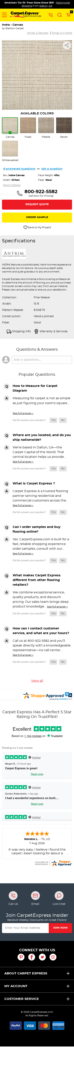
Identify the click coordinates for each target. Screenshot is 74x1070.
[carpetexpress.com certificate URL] (53, 862)
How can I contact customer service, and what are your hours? (41, 631)
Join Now (60, 928)
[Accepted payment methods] (37, 1025)
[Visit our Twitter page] (42, 957)
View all (37, 680)
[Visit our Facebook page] (31, 957)
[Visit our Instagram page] (53, 957)
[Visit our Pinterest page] (21, 957)
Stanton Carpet (15, 28)
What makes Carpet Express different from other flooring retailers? (37, 580)
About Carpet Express (25, 973)
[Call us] (50, 14)
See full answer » (23, 413)
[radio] (10, 128)
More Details (12, 185)
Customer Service (21, 998)
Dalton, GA (45, 6)
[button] (4, 15)
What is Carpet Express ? (34, 483)
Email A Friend (62, 33)
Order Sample (37, 217)
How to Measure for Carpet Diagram (35, 388)
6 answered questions (19, 168)
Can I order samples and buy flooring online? (37, 529)
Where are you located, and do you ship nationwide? (42, 437)
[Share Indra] (67, 45)
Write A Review (37, 33)
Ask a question (52, 168)
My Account (15, 986)
